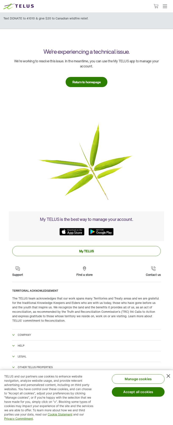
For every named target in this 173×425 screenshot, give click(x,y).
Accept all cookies (138, 392)
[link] (86, 82)
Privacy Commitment (18, 418)
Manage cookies (138, 379)
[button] (165, 6)
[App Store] (71, 231)
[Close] (168, 376)
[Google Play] (101, 231)
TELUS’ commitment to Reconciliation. (38, 320)
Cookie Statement (60, 414)
